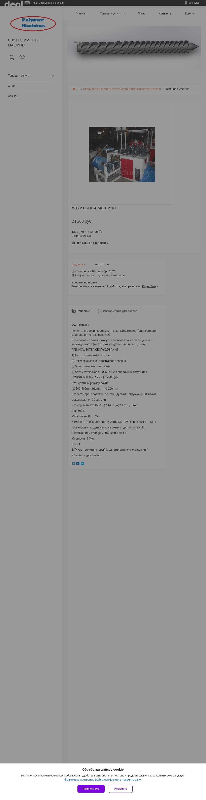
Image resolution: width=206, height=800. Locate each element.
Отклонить (120, 788)
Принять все (91, 788)
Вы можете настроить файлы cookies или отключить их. (102, 779)
